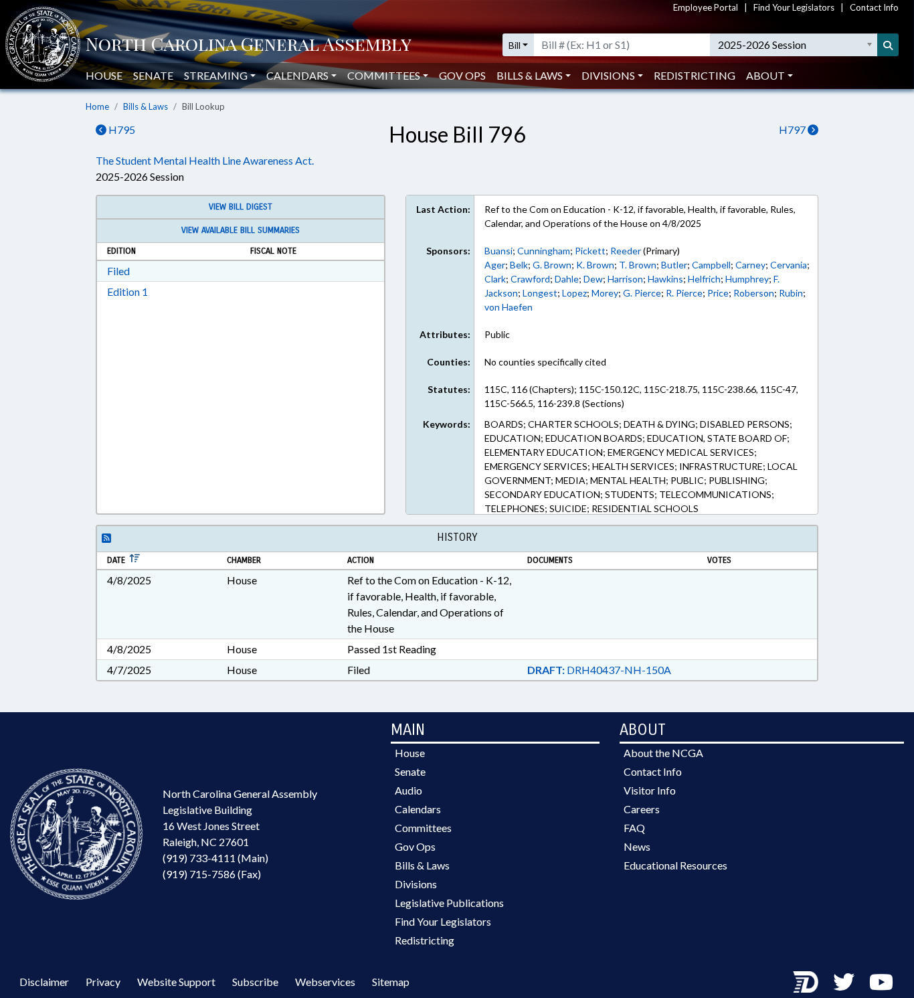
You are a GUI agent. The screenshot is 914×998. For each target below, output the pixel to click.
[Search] (888, 44)
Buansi (498, 250)
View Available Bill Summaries (240, 230)
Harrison (625, 278)
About (765, 75)
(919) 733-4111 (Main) (215, 857)
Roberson (753, 293)
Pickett (590, 250)
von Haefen (508, 307)
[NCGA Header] (249, 45)
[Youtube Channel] (881, 982)
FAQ (634, 827)
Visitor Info (650, 790)
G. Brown (552, 264)
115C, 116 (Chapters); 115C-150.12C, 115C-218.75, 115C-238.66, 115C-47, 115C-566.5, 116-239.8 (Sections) (641, 396)
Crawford (530, 278)
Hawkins (665, 278)
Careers (642, 809)
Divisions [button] (608, 75)
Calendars (418, 809)
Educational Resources (675, 865)
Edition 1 (127, 291)
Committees (423, 827)
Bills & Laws (145, 106)
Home (97, 106)
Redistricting (694, 75)
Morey (604, 293)
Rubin (791, 293)
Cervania (788, 264)
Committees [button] (383, 75)
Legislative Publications (449, 902)
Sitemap (390, 981)
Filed (118, 270)
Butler (674, 264)
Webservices (325, 981)
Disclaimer (44, 981)
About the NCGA (663, 752)
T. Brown (637, 264)
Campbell (711, 264)
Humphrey (747, 278)
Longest (540, 293)
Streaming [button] (216, 75)
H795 (120, 129)
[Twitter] (844, 982)
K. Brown (595, 264)
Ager (494, 264)
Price (718, 293)
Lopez (574, 293)
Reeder (625, 250)
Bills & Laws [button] (529, 75)
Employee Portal (705, 7)
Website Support (176, 981)
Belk (519, 264)
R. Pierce (684, 293)
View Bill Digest (240, 206)
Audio (408, 790)
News (637, 846)
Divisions (416, 884)
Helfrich (704, 278)
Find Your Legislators (793, 7)
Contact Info (874, 7)
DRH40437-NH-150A (599, 669)
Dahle (567, 278)
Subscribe (255, 981)
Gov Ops (462, 75)
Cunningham (543, 250)
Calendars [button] (297, 75)
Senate (153, 75)
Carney (750, 264)
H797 (793, 129)
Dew (593, 278)
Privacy (103, 981)
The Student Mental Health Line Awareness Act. (205, 160)
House (104, 75)
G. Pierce (642, 293)
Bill (515, 45)
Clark (495, 278)
